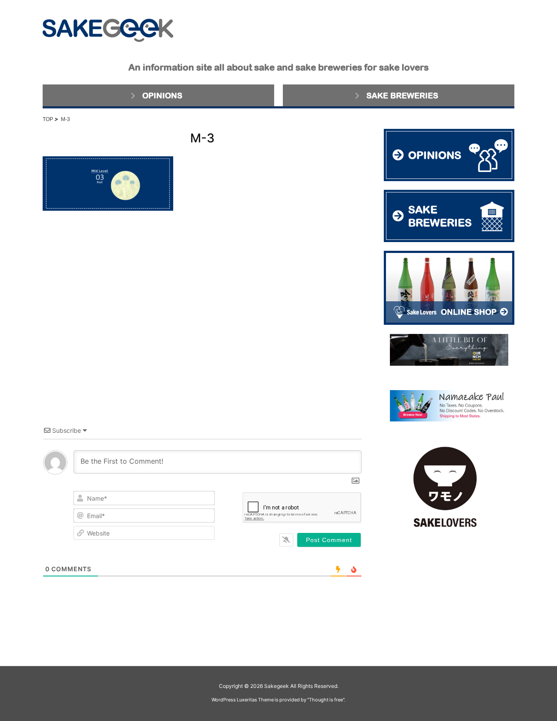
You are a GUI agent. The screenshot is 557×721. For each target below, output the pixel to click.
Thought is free (326, 700)
